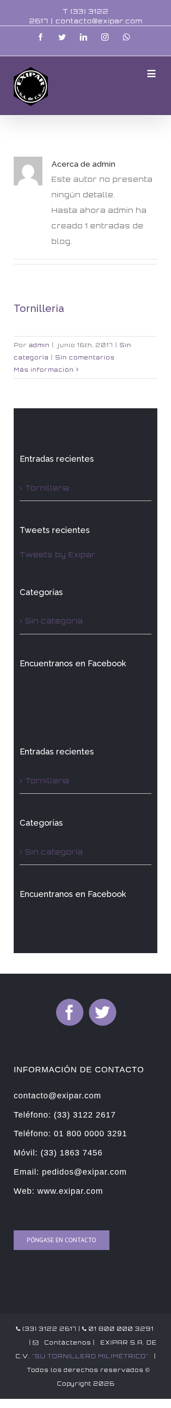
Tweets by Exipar (58, 554)
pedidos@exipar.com (84, 1171)
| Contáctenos (59, 1342)
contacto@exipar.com (99, 21)
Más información (44, 369)
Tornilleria (39, 308)
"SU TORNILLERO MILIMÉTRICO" (90, 1356)
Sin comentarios (85, 357)
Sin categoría (54, 621)
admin (39, 345)
